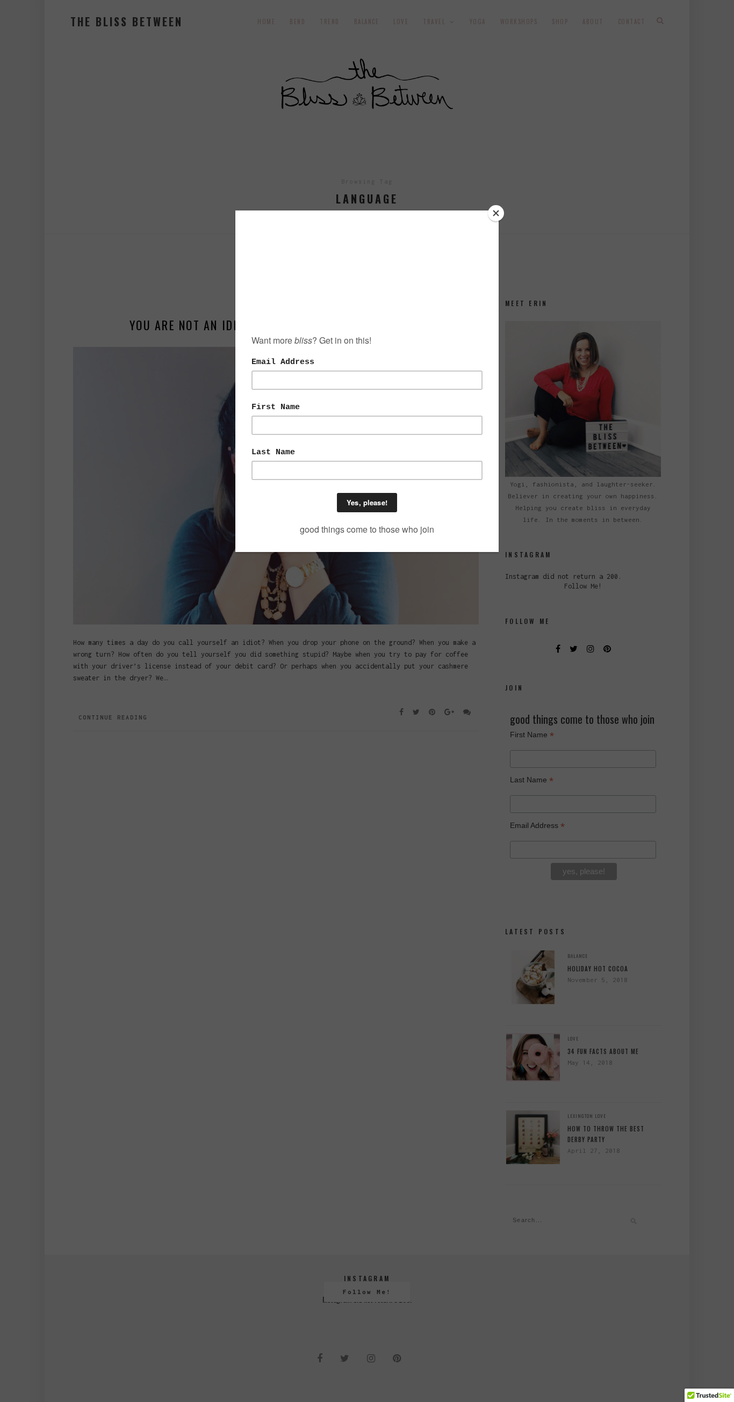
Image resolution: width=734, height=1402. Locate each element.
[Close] (496, 213)
